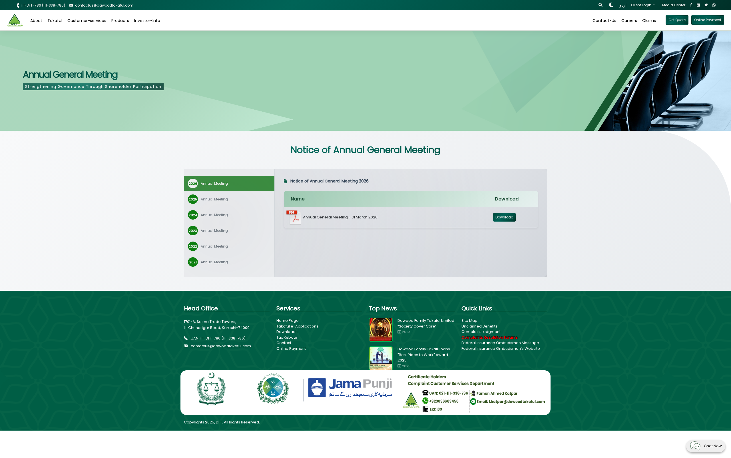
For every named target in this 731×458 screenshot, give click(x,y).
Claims (649, 20)
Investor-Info (147, 20)
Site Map (469, 320)
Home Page (287, 320)
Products (120, 20)
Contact (283, 342)
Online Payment (291, 348)
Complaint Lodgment (481, 331)
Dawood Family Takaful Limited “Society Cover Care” (425, 323)
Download (504, 217)
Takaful (54, 20)
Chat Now (713, 446)
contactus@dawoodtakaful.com (220, 346)
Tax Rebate (286, 337)
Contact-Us (604, 20)
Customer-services (86, 20)
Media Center (673, 5)
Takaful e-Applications (297, 326)
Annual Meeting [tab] (208, 183)
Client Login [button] (641, 5)
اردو (623, 5)
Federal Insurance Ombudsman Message (500, 342)
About (36, 20)
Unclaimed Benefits (479, 326)
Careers (629, 20)
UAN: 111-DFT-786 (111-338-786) (218, 338)
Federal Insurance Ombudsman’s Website (500, 348)
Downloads (287, 331)
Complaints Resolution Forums (489, 337)
